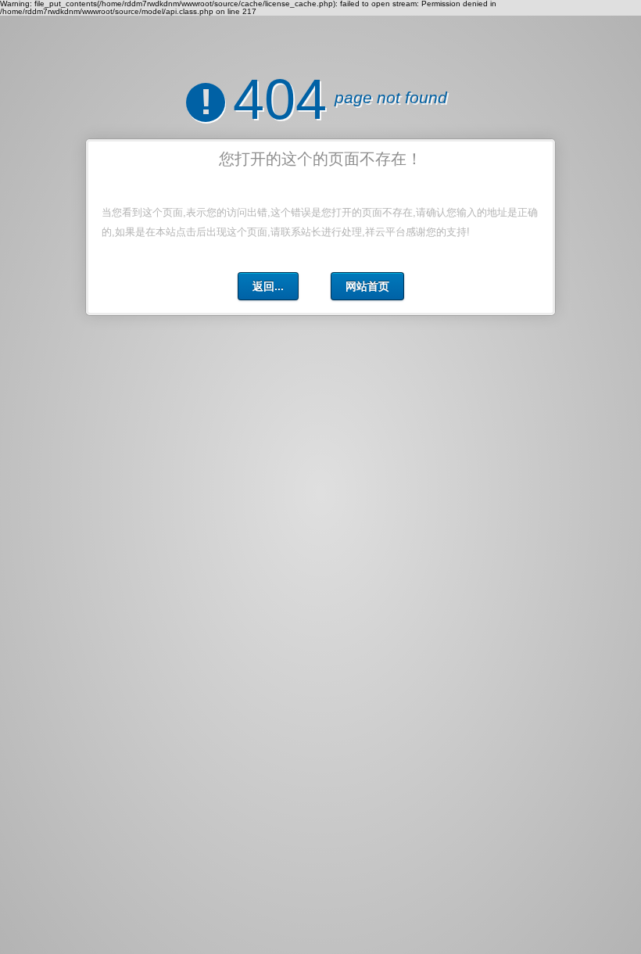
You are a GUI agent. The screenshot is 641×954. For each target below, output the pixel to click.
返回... (268, 286)
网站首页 (367, 286)
